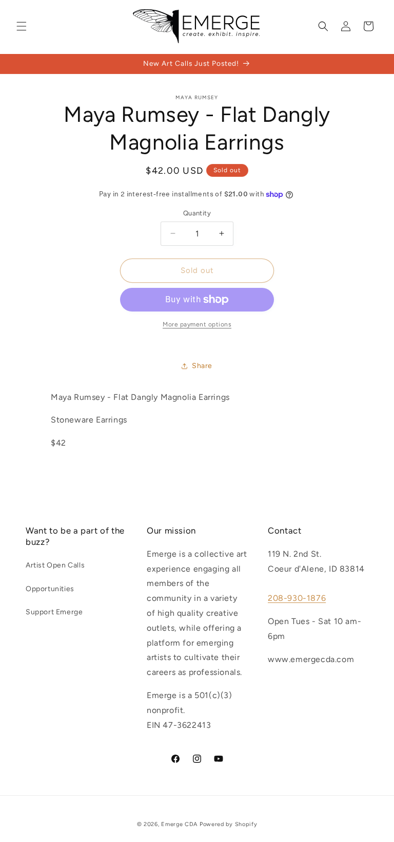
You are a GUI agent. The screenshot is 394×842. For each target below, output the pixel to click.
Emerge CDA (179, 824)
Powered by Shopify (229, 824)
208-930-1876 (297, 598)
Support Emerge (54, 612)
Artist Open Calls (55, 565)
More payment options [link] (197, 324)
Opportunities (50, 588)
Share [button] (202, 365)
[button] (21, 26)
